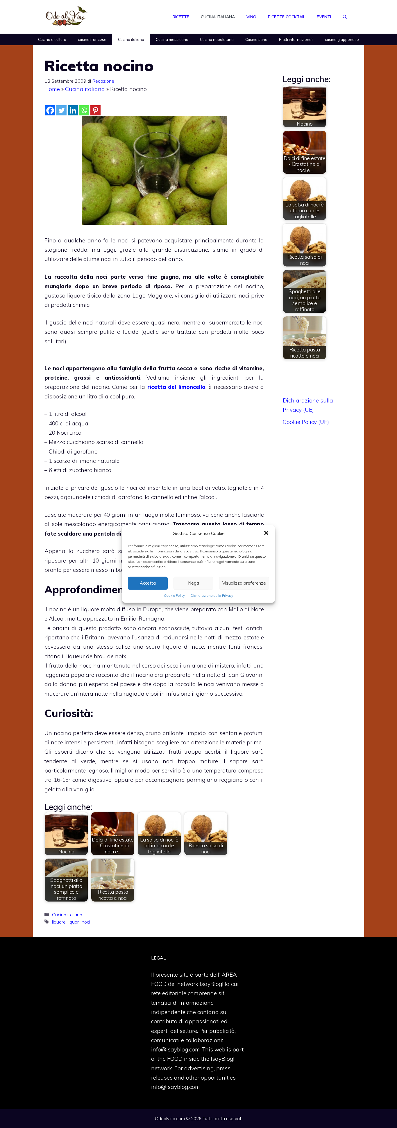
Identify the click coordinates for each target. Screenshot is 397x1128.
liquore (59, 922)
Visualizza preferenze (244, 583)
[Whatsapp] (84, 110)
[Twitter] (61, 110)
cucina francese (92, 39)
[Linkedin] (73, 110)
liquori (74, 922)
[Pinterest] (95, 110)
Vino (251, 16)
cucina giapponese (342, 39)
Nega (193, 583)
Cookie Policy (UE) (306, 421)
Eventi (324, 16)
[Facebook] (50, 110)
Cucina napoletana (217, 39)
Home (52, 89)
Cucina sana (256, 39)
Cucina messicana (172, 39)
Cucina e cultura (52, 39)
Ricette (181, 16)
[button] (266, 533)
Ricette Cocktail (286, 16)
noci (86, 922)
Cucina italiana (218, 16)
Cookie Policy (174, 595)
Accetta (148, 583)
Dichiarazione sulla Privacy (212, 595)
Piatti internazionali (296, 39)
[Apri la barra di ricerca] (345, 17)
